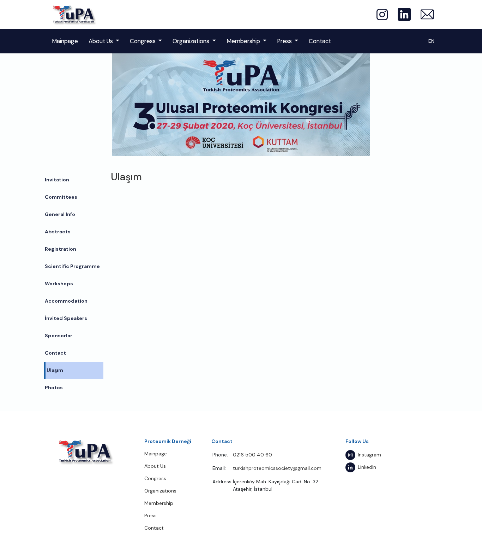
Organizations (191, 41)
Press (284, 41)
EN (431, 41)
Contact (320, 41)
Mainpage (65, 41)
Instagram (369, 454)
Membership (243, 41)
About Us (101, 41)
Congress (143, 41)
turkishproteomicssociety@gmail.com (277, 468)
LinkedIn (367, 467)
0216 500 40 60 (252, 454)
